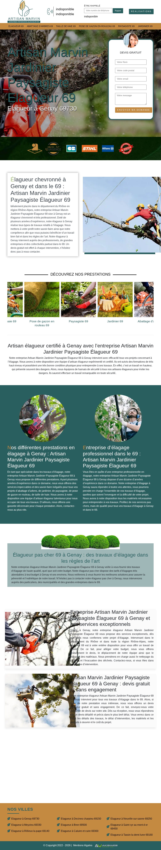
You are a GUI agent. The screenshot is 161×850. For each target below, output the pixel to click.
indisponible (65, 9)
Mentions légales (82, 845)
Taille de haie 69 (66, 26)
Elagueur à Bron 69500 (74, 824)
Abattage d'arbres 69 (40, 26)
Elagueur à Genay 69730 (25, 818)
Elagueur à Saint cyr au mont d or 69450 (129, 826)
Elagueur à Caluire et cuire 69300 (79, 831)
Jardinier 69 (145, 26)
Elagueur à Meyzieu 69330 (26, 824)
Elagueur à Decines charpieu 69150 (81, 818)
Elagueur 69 (16, 26)
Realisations (141, 11)
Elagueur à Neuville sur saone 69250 (131, 818)
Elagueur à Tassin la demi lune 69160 (132, 834)
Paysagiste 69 (126, 26)
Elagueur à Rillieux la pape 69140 (30, 831)
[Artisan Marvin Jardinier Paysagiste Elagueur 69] (23, 11)
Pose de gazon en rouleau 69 (97, 26)
